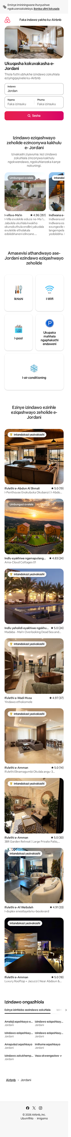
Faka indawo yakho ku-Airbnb (40, 20)
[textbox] (19, 104)
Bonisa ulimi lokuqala (46, 8)
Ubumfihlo (27, 1118)
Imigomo (42, 1118)
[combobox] (34, 90)
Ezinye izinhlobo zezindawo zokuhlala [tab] (28, 1010)
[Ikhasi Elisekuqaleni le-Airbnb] (7, 20)
